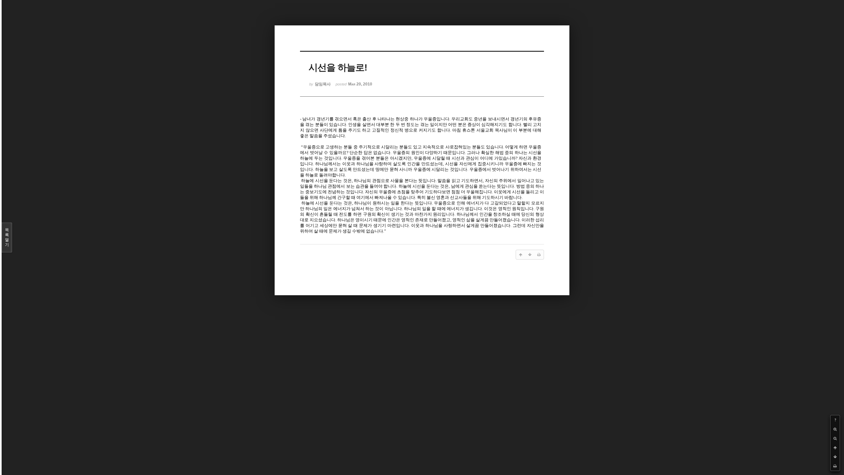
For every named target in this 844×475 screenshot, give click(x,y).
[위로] (835, 447)
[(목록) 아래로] (835, 456)
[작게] (835, 438)
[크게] (835, 429)
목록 (7, 237)
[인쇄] (835, 466)
